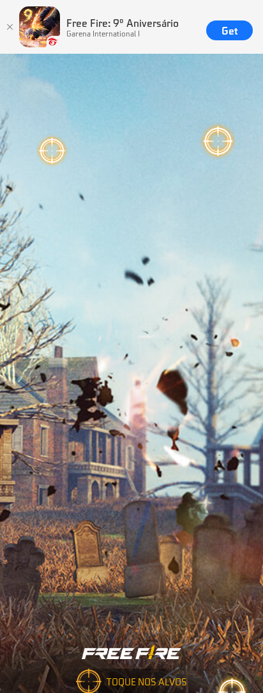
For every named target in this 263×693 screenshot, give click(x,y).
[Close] (9, 27)
